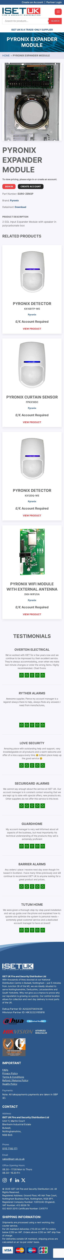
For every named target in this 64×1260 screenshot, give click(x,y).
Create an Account (32, 2)
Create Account (31, 186)
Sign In (9, 186)
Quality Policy (9, 1084)
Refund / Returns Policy (15, 1080)
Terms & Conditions (13, 1077)
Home (6, 55)
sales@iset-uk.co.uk (13, 1158)
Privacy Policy (10, 1073)
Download (20, 207)
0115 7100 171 (9, 1148)
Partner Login (54, 2)
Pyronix (14, 200)
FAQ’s (5, 1069)
